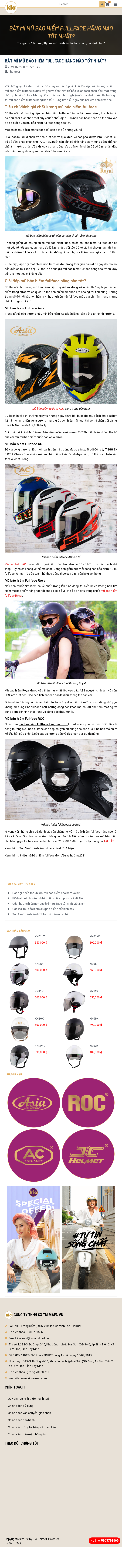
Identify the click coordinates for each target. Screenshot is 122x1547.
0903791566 (35, 1332)
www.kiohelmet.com (34, 1378)
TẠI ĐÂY (109, 841)
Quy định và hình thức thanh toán (29, 1398)
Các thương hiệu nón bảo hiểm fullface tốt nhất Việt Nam (48, 903)
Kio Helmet (40, 1539)
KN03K (94, 1046)
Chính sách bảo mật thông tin (27, 1434)
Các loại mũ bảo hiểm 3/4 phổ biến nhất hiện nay (43, 909)
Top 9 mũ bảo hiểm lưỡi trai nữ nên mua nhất (41, 914)
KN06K (39, 964)
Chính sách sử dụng (20, 1405)
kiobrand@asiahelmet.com (34, 1338)
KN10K (39, 1018)
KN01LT (40, 936)
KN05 (93, 964)
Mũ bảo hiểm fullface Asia (48, 408)
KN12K (94, 991)
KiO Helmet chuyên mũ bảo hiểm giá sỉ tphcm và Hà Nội (47, 898)
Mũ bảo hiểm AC (15, 564)
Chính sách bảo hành (21, 1420)
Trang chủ (23, 43)
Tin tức (37, 43)
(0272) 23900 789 (38, 1372)
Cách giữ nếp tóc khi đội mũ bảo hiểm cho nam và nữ (46, 893)
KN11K (39, 991)
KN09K (94, 1018)
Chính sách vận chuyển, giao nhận (29, 1413)
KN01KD (95, 936)
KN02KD (40, 1046)
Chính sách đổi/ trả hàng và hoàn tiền (32, 1427)
